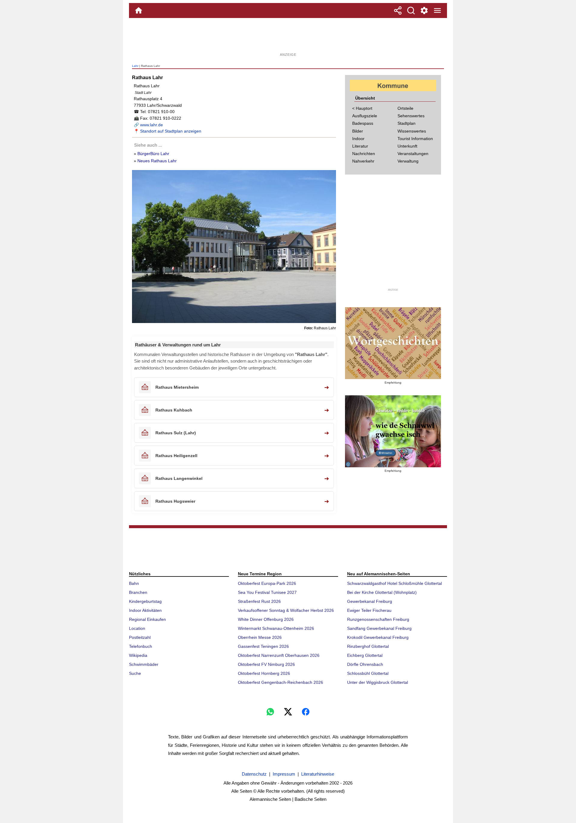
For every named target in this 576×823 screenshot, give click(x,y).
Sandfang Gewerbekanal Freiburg (379, 628)
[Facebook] (305, 711)
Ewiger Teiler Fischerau (369, 610)
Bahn (134, 583)
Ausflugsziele (364, 115)
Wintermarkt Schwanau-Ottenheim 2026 (276, 628)
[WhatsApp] (270, 711)
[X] (288, 711)
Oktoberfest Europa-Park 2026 (267, 583)
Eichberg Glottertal (364, 655)
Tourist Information (415, 138)
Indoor (358, 138)
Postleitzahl (140, 637)
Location (137, 628)
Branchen (138, 592)
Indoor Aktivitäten (145, 610)
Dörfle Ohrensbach (365, 664)
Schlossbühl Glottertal (367, 673)
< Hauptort (362, 108)
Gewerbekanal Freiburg (369, 601)
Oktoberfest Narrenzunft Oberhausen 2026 (279, 655)
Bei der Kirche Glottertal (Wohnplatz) (382, 592)
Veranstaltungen (413, 153)
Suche (135, 673)
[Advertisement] (288, 37)
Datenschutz (254, 774)
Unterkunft (407, 146)
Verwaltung (408, 161)
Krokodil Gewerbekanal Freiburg (378, 637)
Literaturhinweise (317, 774)
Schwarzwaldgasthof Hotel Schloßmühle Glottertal (394, 583)
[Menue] (437, 10)
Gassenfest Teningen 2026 (263, 646)
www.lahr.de (151, 124)
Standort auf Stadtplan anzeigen (170, 131)
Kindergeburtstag (145, 601)
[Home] (138, 10)
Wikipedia (138, 655)
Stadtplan (407, 123)
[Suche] (411, 10)
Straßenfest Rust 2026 (259, 601)
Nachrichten (363, 153)
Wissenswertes (412, 131)
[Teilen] (397, 10)
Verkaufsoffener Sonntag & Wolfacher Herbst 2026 (286, 610)
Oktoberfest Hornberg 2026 (264, 673)
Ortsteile (405, 108)
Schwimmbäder (143, 664)
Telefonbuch (140, 646)
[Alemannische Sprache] (393, 343)
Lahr (135, 65)
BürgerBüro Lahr (153, 153)
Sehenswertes (411, 115)
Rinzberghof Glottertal (368, 646)
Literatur (360, 146)
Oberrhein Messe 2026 (260, 637)
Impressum (284, 774)
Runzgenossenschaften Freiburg (378, 619)
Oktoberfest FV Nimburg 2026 (266, 664)
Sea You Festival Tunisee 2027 (267, 592)
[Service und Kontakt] (424, 10)
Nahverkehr (363, 161)
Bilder (357, 131)
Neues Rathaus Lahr (157, 160)
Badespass (362, 123)
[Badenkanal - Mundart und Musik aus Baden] (393, 431)
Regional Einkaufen (147, 619)
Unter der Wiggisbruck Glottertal (377, 682)
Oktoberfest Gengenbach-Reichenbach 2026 (280, 682)
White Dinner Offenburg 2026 (266, 619)
